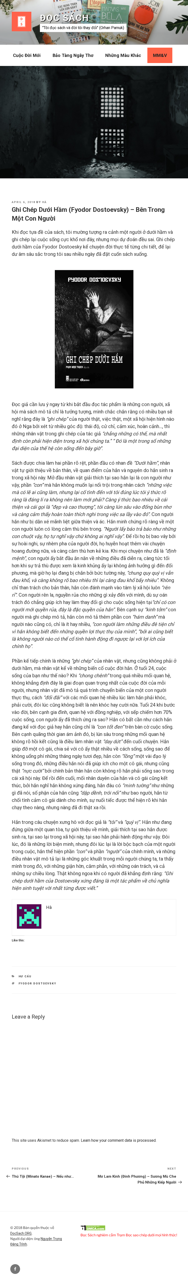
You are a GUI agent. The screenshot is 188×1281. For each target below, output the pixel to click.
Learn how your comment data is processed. (118, 1140)
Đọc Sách (64, 18)
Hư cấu (25, 976)
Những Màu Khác (123, 55)
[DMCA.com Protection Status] (93, 1229)
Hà (44, 202)
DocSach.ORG (21, 1233)
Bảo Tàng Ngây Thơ (73, 55)
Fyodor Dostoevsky (38, 983)
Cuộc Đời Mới (27, 55)
